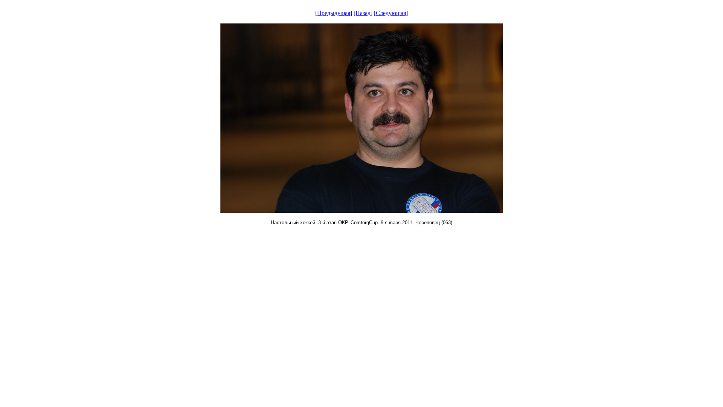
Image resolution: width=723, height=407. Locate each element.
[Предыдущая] (333, 13)
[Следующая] (391, 13)
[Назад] (363, 13)
